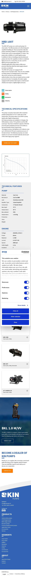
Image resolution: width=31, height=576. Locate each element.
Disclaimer (11, 574)
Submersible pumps (7, 518)
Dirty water (4, 540)
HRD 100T (22, 11)
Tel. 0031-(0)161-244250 (8, 505)
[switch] (26, 287)
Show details (21, 305)
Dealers (4, 561)
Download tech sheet (10, 143)
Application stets (6, 527)
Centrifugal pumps (14, 11)
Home (3, 11)
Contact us (7, 471)
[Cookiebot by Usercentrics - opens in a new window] (22, 252)
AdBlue (3, 542)
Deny (15, 322)
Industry (4, 546)
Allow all (15, 311)
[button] (28, 6)
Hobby (3, 548)
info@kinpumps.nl (6, 503)
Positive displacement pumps (9, 525)
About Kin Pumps (6, 559)
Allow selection (15, 316)
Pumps (7, 11)
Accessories (5, 529)
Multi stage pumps (6, 522)
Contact (4, 563)
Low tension (5, 550)
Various (4, 531)
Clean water (5, 539)
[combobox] (6, 574)
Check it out (7, 441)
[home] (4, 6)
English (4, 574)
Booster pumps (6, 524)
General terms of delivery (20, 574)
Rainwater (4, 544)
